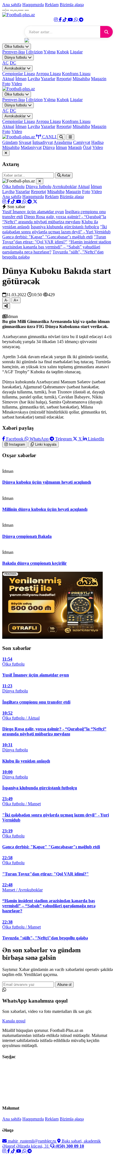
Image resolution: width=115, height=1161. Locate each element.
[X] (35, 201)
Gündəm (10, 142)
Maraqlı (75, 147)
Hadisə (97, 142)
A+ (16, 300)
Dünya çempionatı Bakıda (27, 536)
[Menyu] (70, 137)
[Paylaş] (6, 306)
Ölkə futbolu (14, 46)
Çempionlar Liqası (18, 73)
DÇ (13, 62)
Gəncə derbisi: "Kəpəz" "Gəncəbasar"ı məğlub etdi (47, 236)
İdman (21, 78)
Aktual (8, 78)
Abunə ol (64, 984)
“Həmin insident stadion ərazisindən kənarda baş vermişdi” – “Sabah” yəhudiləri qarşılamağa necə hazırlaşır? (56, 246)
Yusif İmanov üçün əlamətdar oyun (33, 211)
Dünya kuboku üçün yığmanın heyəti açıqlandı (46, 482)
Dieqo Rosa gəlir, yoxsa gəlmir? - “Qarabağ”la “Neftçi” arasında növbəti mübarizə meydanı (54, 219)
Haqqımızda (33, 4)
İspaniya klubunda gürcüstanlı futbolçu (65, 226)
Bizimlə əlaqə (72, 4)
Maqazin (98, 78)
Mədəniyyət (31, 147)
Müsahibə (81, 78)
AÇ (5, 62)
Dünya (49, 147)
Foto (6, 83)
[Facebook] (61, 19)
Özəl (87, 147)
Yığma (50, 51)
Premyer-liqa (13, 51)
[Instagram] (56, 19)
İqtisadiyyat (42, 142)
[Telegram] (81, 19)
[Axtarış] (61, 137)
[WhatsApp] (76, 19)
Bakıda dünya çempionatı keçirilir (34, 563)
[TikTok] (65, 19)
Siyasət (25, 142)
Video (16, 83)
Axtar (65, 175)
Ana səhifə (11, 4)
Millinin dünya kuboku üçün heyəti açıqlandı (44, 509)
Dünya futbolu (16, 57)
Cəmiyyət (81, 142)
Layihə (34, 78)
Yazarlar (48, 78)
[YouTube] (71, 19)
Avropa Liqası (48, 73)
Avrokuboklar (15, 68)
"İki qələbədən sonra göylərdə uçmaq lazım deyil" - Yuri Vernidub (56, 229)
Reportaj (63, 78)
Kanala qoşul (13, 1020)
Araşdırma (63, 142)
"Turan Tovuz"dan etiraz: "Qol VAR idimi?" (54, 239)
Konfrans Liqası (76, 73)
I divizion (34, 51)
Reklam (52, 4)
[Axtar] (106, 32)
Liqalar (76, 51)
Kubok (63, 51)
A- (6, 300)
